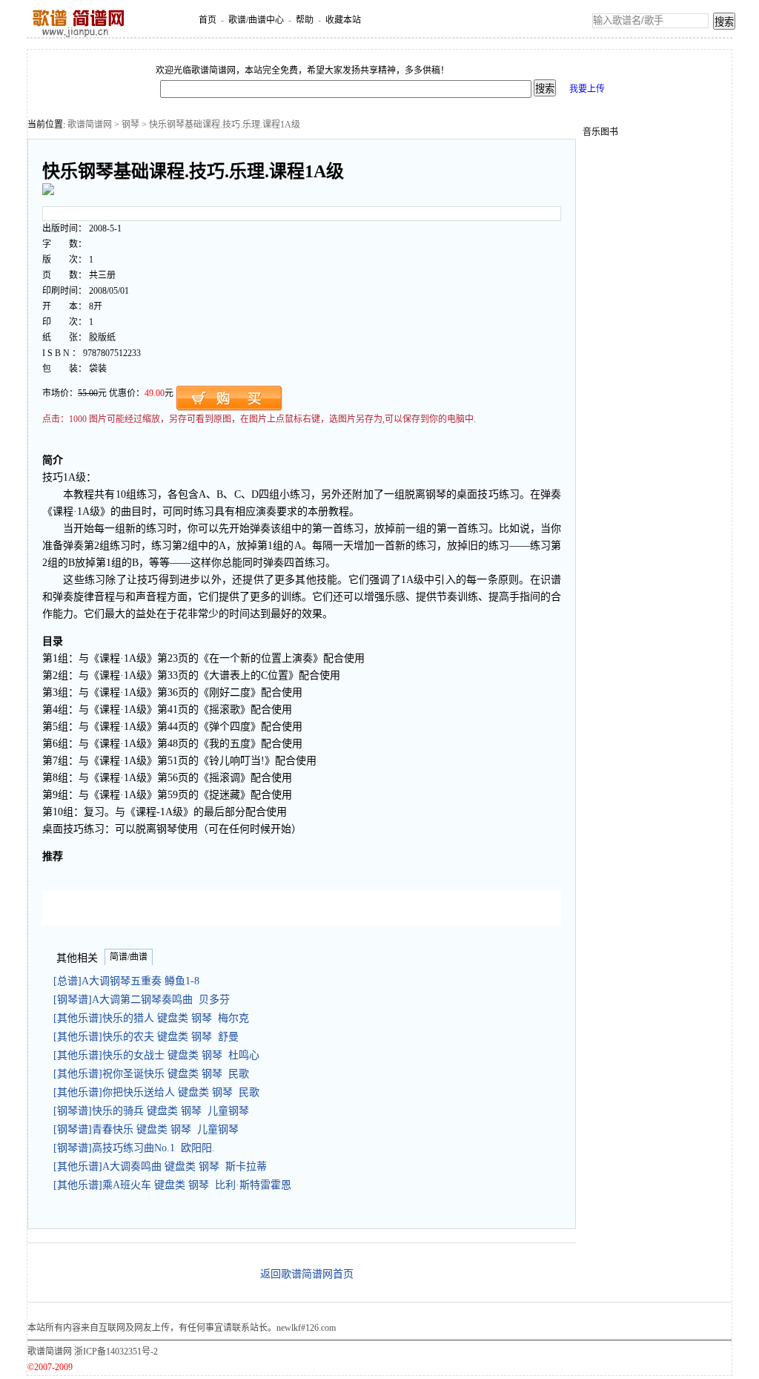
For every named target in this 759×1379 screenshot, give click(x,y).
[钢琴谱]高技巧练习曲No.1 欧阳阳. (134, 1147)
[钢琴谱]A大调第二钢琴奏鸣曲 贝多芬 (141, 999)
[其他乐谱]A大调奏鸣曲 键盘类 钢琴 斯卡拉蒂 (160, 1166)
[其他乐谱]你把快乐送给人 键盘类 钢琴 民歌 (156, 1092)
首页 (207, 20)
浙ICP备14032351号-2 (116, 1351)
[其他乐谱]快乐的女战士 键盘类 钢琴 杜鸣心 (156, 1055)
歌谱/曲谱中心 (256, 20)
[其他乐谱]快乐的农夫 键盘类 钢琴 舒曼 (146, 1036)
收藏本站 (343, 20)
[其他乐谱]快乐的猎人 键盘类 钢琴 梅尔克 (151, 1018)
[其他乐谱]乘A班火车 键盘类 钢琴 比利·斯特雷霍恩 (172, 1185)
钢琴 (130, 124)
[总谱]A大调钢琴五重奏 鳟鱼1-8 (129, 981)
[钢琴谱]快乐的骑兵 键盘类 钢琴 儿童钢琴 (151, 1110)
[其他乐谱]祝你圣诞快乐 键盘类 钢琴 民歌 (151, 1073)
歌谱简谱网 (89, 124)
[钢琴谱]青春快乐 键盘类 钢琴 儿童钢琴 (146, 1129)
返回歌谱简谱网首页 (307, 1274)
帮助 (305, 20)
